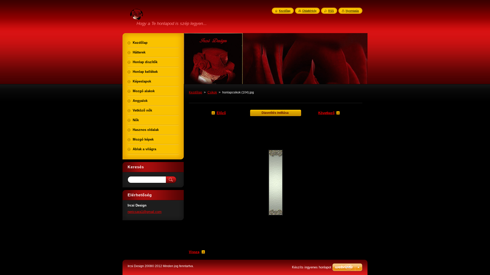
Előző (221, 113)
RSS (331, 10)
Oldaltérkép (309, 10)
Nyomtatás (352, 10)
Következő (326, 113)
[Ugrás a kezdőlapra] (136, 17)
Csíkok (212, 92)
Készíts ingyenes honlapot (311, 267)
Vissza (194, 252)
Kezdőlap (195, 92)
